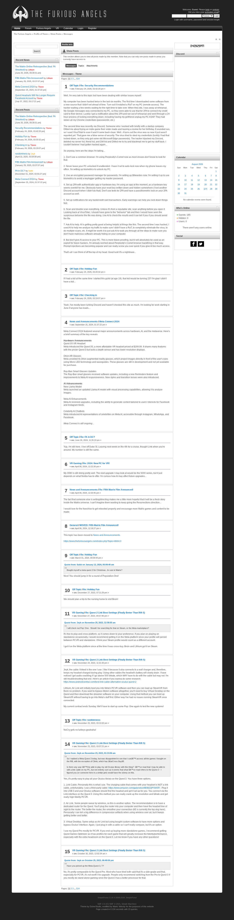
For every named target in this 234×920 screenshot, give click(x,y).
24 (185, 189)
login (207, 9)
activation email (211, 12)
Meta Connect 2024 (25, 86)
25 (192, 189)
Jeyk (33, 154)
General (74, 525)
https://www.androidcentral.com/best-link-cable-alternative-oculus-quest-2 (100, 682)
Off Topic (74, 85)
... (75, 79)
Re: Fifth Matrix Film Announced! (116, 489)
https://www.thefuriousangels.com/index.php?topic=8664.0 (92, 541)
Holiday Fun (21, 136)
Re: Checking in (88, 295)
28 (211, 189)
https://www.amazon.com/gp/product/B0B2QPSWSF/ (134, 788)
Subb (30, 171)
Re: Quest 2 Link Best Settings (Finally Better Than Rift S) (115, 612)
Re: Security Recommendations (97, 85)
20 (205, 184)
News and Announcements (84, 321)
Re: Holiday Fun (88, 269)
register (215, 9)
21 (211, 184)
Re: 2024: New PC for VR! (96, 463)
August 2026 (197, 164)
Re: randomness (91, 720)
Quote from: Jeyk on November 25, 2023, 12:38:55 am (90, 623)
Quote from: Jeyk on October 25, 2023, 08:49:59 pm (89, 860)
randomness (21, 153)
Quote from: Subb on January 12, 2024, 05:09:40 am (89, 564)
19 (198, 184)
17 (185, 184)
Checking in (21, 145)
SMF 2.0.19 (102, 904)
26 (198, 189)
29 (216, 189)
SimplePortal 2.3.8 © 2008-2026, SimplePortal (117, 898)
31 (185, 193)
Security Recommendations (29, 128)
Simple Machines (129, 904)
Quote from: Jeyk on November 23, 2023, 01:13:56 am (90, 753)
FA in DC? (20, 170)
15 (216, 180)
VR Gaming (75, 463)
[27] (205, 189)
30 (179, 193)
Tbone (41, 87)
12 (198, 180)
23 (179, 189)
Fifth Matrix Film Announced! (29, 78)
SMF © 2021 (114, 904)
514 (78, 79)
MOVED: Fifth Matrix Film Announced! (99, 525)
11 (192, 180)
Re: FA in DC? (87, 437)
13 (205, 180)
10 (185, 180)
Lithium (31, 70)
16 (179, 184)
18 (192, 184)
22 (216, 184)
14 (211, 180)
